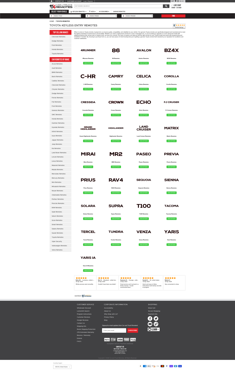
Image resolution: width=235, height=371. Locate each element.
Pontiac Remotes (58, 199)
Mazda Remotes (57, 170)
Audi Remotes (57, 68)
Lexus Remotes (57, 161)
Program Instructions (84, 314)
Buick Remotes (57, 76)
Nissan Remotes (57, 191)
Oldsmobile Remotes (59, 195)
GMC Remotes (57, 115)
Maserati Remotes (58, 165)
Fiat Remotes (56, 102)
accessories (103, 11)
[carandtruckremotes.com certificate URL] (129, 295)
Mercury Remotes (58, 178)
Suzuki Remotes (57, 233)
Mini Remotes (56, 182)
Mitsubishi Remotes (58, 186)
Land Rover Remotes (59, 153)
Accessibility (108, 308)
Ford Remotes (57, 45)
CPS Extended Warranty (85, 332)
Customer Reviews (83, 317)
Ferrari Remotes (57, 98)
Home (52, 21)
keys (92, 11)
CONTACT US (59, 1)
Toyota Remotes (57, 54)
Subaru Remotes (57, 229)
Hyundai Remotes (58, 127)
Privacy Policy (109, 317)
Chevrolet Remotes (58, 37)
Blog (105, 320)
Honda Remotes (57, 49)
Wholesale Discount (84, 308)
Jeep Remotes (57, 144)
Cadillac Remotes (58, 81)
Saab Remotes (57, 212)
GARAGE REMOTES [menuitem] (119, 11)
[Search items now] (166, 6)
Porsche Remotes (58, 203)
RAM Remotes (57, 208)
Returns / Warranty (83, 335)
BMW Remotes (57, 72)
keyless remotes (78, 11)
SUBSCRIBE (132, 330)
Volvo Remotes (57, 250)
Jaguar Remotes (57, 140)
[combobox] (119, 6)
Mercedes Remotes (59, 174)
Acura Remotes (57, 64)
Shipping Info (81, 326)
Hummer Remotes (58, 123)
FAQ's (79, 341)
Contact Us (81, 323)
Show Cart (151, 308)
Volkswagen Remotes (59, 246)
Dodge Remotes (57, 41)
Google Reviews (82, 320)
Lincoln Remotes (57, 157)
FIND (173, 16)
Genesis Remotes (58, 110)
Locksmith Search (83, 311)
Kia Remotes (56, 148)
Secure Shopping (154, 311)
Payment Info (152, 314)
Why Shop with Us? (111, 314)
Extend (79, 338)
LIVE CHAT (177, 5)
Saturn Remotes (57, 216)
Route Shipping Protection (86, 329)
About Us (107, 311)
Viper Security (57, 241)
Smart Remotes (57, 224)
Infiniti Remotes (57, 131)
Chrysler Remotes (58, 89)
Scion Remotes (57, 220)
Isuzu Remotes (57, 136)
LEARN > (155, 329)
